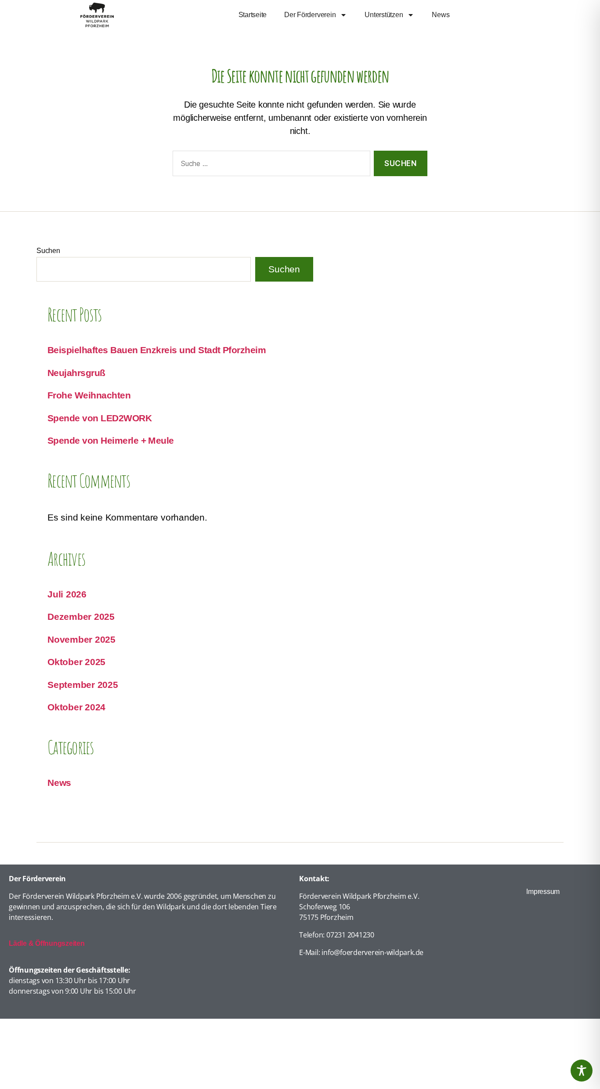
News (440, 14)
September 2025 (82, 685)
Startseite (253, 14)
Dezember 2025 (81, 616)
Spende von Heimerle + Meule (110, 440)
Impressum (543, 891)
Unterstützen (384, 14)
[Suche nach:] (269, 165)
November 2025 (81, 639)
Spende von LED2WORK (99, 418)
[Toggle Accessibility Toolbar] (581, 1070)
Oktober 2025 (76, 662)
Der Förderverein (310, 14)
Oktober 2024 (76, 707)
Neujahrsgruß (76, 373)
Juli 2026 (67, 594)
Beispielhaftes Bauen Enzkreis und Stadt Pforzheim (156, 350)
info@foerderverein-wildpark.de (372, 952)
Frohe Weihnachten (88, 395)
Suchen (48, 250)
